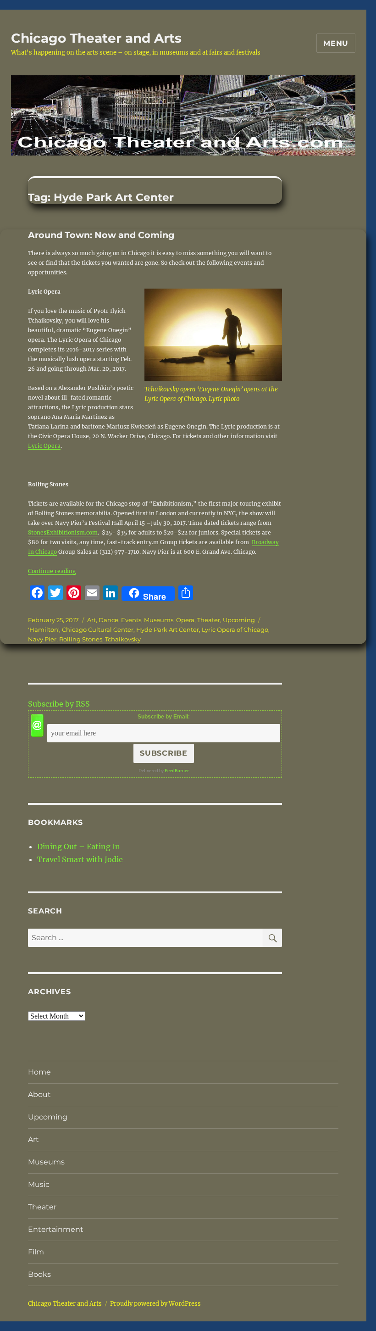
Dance (108, 620)
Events (131, 620)
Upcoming (239, 620)
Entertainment (55, 1229)
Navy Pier (42, 639)
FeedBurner (177, 770)
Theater (208, 620)
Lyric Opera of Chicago (235, 629)
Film (36, 1251)
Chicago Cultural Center (97, 629)
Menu (335, 43)
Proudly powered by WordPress (155, 1304)
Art (91, 620)
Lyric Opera (44, 445)
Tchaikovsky (123, 639)
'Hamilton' (43, 629)
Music (39, 1184)
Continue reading (52, 571)
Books (39, 1274)
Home (39, 1072)
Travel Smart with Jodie (80, 859)
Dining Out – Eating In (78, 846)
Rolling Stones (80, 639)
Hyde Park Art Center (167, 629)
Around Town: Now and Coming (101, 234)
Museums (158, 620)
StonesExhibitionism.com (63, 532)
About (39, 1094)
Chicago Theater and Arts (96, 38)
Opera (185, 620)
